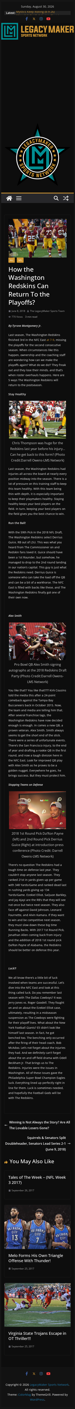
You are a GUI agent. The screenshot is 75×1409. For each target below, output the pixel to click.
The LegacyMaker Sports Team (47, 311)
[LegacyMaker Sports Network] (37, 25)
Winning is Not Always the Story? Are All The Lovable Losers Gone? (39, 1125)
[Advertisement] (37, 79)
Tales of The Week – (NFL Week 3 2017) (37, 1180)
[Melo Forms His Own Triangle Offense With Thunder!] (37, 1208)
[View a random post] (66, 198)
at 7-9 (50, 340)
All (11, 260)
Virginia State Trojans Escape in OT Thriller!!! (37, 1336)
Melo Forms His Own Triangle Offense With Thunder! (35, 1258)
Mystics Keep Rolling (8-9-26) (35, 13)
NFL (20, 260)
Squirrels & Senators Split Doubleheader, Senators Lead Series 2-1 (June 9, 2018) (35, 1143)
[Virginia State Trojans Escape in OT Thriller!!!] (37, 1286)
